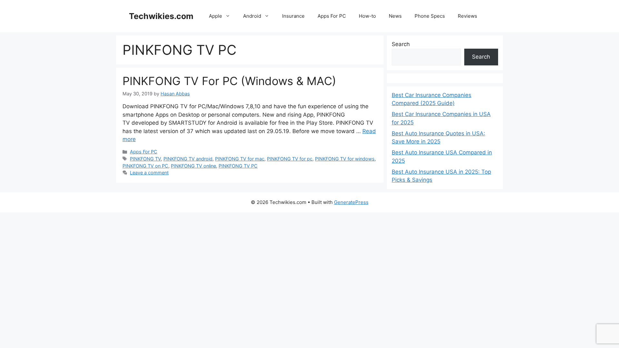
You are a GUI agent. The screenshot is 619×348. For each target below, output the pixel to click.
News (395, 16)
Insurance (293, 16)
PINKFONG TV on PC (145, 166)
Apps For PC (332, 16)
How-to (367, 16)
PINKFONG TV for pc (289, 158)
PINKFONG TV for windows (345, 158)
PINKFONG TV (145, 158)
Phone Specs (430, 16)
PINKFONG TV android (187, 158)
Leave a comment (149, 172)
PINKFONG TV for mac (239, 158)
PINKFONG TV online (193, 166)
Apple (215, 16)
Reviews (467, 16)
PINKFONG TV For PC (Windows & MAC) (229, 81)
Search (401, 44)
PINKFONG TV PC (238, 166)
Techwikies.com (161, 16)
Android (252, 16)
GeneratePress (351, 202)
